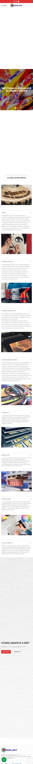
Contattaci (17, 651)
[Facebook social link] (14, 1)
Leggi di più (6, 651)
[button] (4, 759)
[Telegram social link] (18, 1)
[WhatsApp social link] (16, 1)
